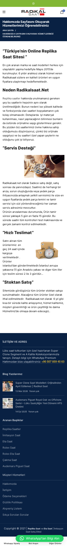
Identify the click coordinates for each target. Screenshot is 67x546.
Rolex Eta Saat (11, 453)
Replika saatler (11, 98)
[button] (40, 538)
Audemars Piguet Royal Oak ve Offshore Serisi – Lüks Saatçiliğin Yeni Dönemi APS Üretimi (38, 403)
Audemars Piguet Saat (16, 466)
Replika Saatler (12, 429)
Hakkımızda (9, 483)
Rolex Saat (9, 447)
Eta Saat (7, 441)
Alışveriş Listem (12, 508)
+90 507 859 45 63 (53, 361)
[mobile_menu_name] (4, 12)
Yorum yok (34, 391)
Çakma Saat (10, 460)
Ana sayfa (8, 30)
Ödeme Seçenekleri (15, 496)
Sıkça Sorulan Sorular (16, 514)
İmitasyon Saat (11, 435)
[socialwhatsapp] (33, 3)
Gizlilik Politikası (13, 502)
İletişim (7, 490)
